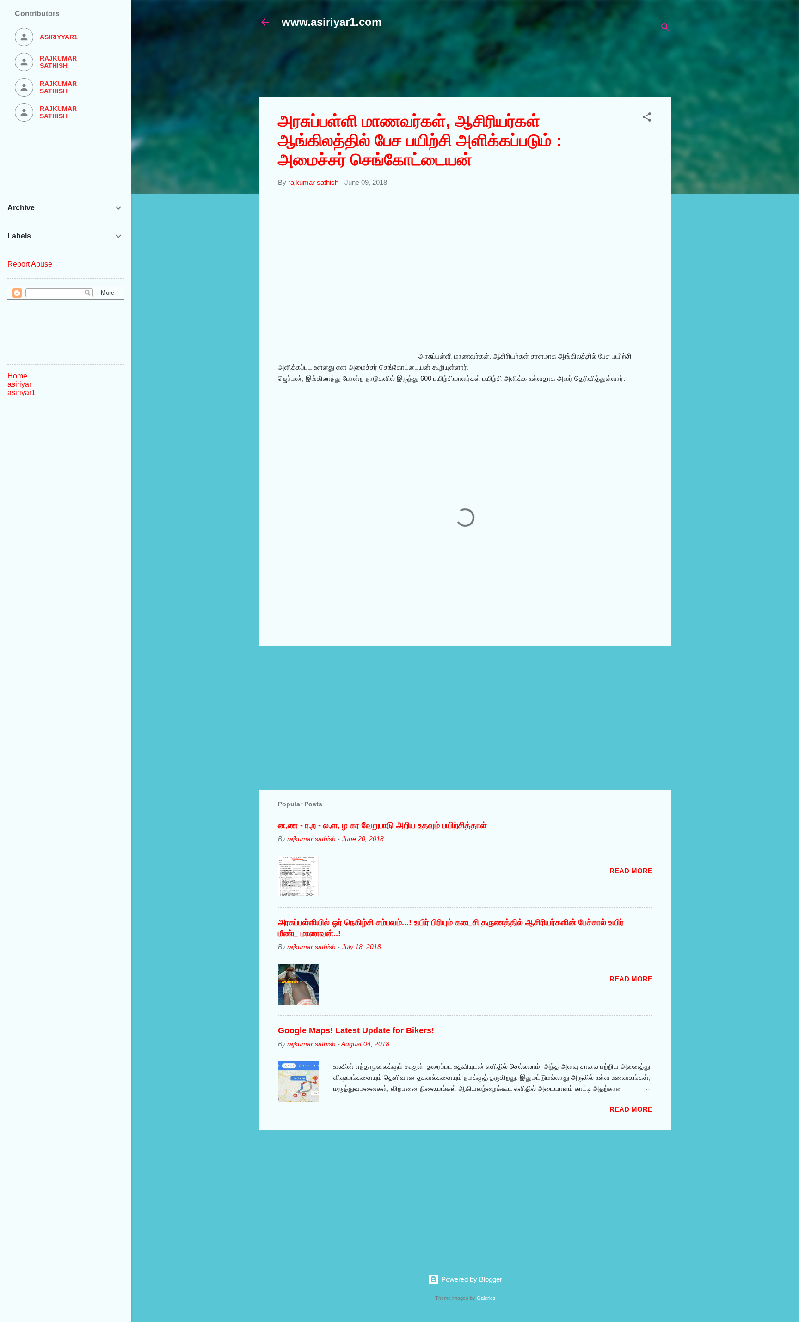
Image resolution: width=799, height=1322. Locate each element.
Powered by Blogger (470, 1279)
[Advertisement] (483, 68)
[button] (646, 118)
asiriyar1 (21, 392)
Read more (630, 871)
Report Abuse (29, 264)
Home (17, 376)
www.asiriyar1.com (331, 22)
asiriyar (19, 384)
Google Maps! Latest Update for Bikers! (356, 1030)
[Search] (665, 29)
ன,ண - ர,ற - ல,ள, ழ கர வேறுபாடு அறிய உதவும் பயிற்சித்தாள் (382, 825)
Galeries (486, 1298)
